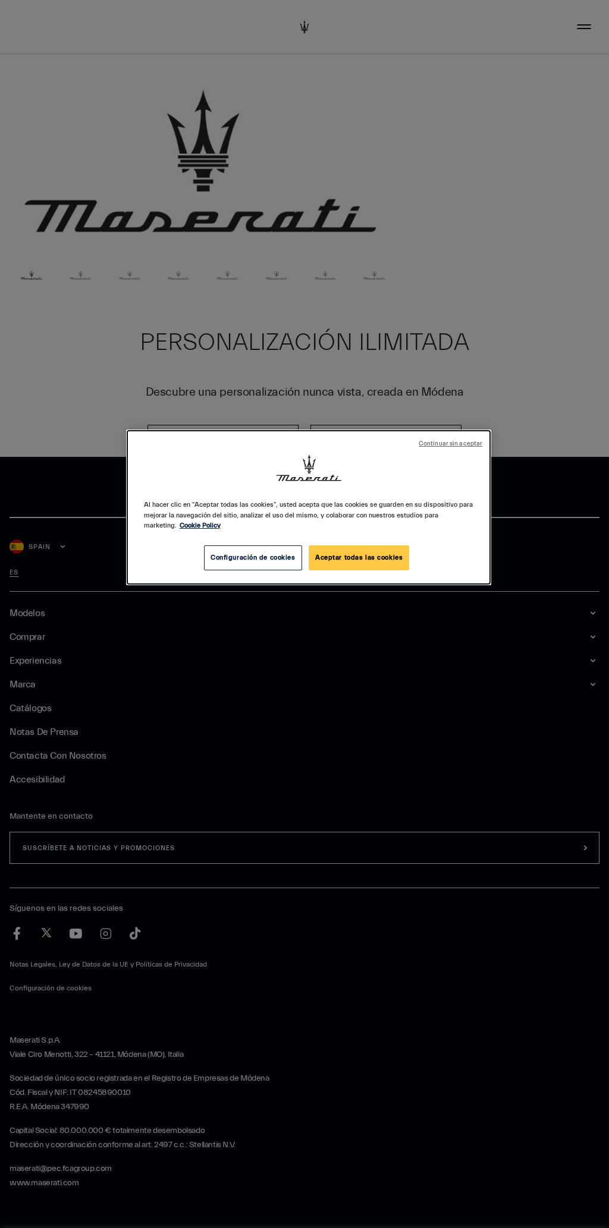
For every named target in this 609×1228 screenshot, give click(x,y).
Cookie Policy (200, 525)
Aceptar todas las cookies (359, 557)
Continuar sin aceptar (450, 443)
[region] (308, 507)
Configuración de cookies (253, 557)
